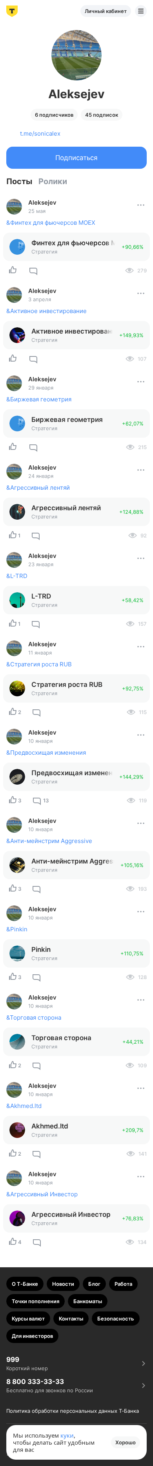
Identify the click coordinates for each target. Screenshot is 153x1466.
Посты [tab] (19, 181)
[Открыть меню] (141, 11)
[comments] (33, 270)
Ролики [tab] (52, 181)
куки (67, 1435)
